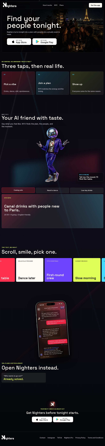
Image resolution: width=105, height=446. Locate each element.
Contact (42, 438)
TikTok (59, 438)
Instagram (51, 438)
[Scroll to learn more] (52, 46)
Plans (62, 5)
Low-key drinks (86, 190)
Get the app (95, 5)
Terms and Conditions (95, 438)
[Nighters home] (10, 5)
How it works (47, 5)
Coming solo (18, 190)
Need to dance (52, 190)
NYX (55, 5)
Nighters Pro (68, 438)
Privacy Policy (80, 438)
